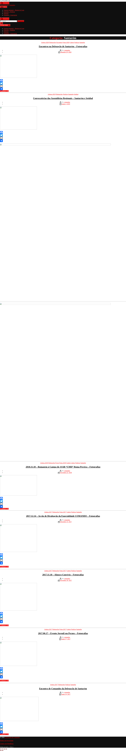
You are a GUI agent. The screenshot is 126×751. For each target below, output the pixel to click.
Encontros (59, 42)
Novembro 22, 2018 (66, 472)
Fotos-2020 (66, 42)
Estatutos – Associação (10, 15)
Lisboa (73, 463)
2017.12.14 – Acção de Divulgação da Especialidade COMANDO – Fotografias (63, 516)
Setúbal (76, 94)
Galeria (72, 42)
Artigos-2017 (48, 512)
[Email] (63, 86)
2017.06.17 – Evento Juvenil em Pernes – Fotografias (63, 633)
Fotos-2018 (62, 463)
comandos (67, 50)
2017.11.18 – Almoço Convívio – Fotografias (63, 574)
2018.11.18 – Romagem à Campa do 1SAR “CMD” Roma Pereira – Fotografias (63, 467)
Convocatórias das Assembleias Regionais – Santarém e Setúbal (63, 98)
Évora (57, 463)
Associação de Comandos (7, 5)
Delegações (52, 42)
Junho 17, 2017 (65, 639)
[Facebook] (63, 80)
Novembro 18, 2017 (66, 580)
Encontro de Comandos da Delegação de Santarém (63, 688)
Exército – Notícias (9, 12)
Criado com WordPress (6, 743)
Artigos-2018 (44, 463)
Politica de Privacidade (6, 740)
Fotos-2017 (62, 512)
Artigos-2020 (45, 42)
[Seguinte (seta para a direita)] (2, 750)
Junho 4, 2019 (66, 104)
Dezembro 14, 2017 (66, 522)
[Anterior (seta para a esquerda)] (0, 750)
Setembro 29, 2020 (65, 52)
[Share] (63, 88)
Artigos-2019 (52, 94)
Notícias (6, 13)
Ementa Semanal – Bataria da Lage (14, 10)
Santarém (82, 42)
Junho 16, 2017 (65, 694)
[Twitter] (63, 83)
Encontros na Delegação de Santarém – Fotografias (63, 46)
